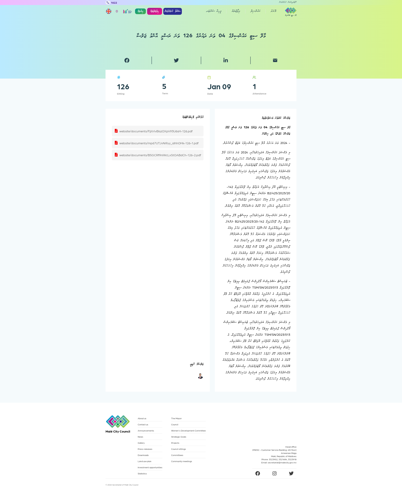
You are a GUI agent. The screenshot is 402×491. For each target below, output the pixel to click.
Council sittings (178, 449)
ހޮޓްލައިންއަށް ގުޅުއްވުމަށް (287, 2)
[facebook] (126, 60)
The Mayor (176, 418)
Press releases (145, 449)
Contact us (143, 424)
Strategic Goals (178, 437)
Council (174, 424)
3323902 (273, 459)
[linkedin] (225, 60)
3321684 (283, 459)
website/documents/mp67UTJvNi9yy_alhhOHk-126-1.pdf (158, 143)
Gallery (141, 443)
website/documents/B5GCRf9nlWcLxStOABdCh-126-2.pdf (160, 155)
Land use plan (144, 461)
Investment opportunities (150, 467)
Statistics (142, 473)
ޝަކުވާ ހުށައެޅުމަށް (173, 11)
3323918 (292, 459)
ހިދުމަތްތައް (154, 11)
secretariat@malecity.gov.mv (282, 462)
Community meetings (181, 461)
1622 (114, 2)
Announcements (146, 430)
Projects (175, 443)
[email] (275, 60)
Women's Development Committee (188, 430)
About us (142, 418)
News (140, 437)
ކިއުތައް (140, 11)
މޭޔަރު (273, 11)
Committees (177, 455)
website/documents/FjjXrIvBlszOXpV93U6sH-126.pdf (156, 131)
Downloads (143, 455)
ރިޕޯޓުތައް (236, 11)
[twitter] (176, 60)
